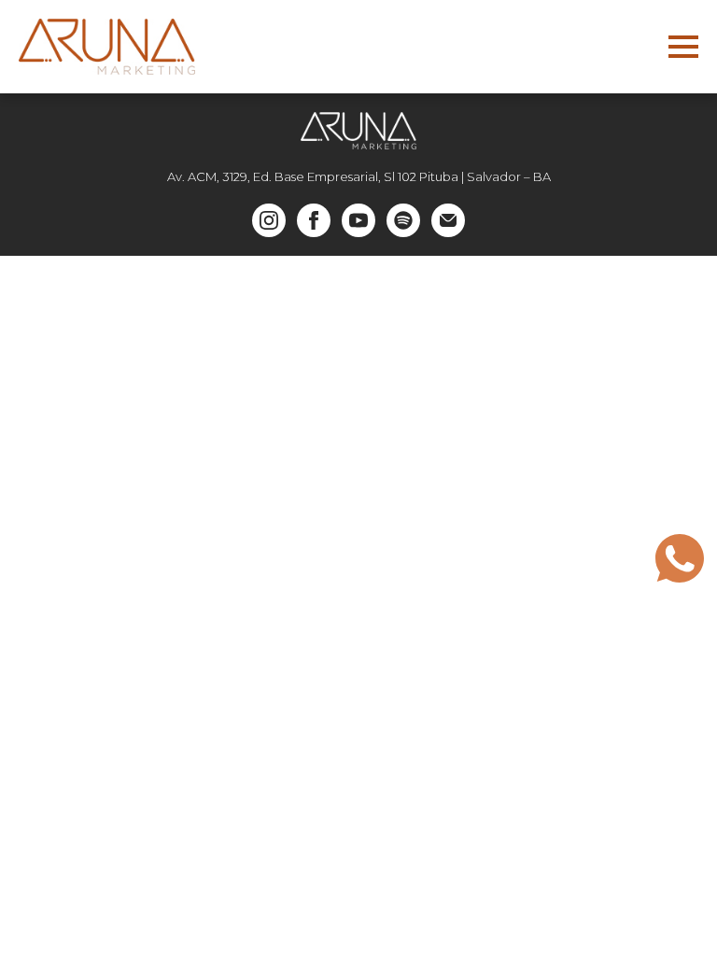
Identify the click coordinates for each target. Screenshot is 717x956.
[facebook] (313, 220)
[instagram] (269, 220)
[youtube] (358, 220)
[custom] (403, 220)
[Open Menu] (683, 47)
